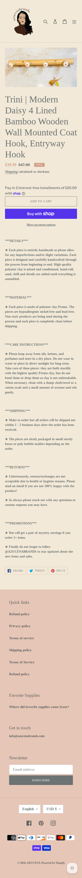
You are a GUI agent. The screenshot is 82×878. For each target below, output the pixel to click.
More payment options (41, 224)
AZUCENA (34, 862)
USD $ (51, 809)
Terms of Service (21, 662)
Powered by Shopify (53, 862)
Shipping (11, 171)
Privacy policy (20, 626)
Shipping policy (20, 650)
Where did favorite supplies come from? (39, 707)
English (28, 809)
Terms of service (21, 638)
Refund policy (19, 614)
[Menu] (74, 21)
